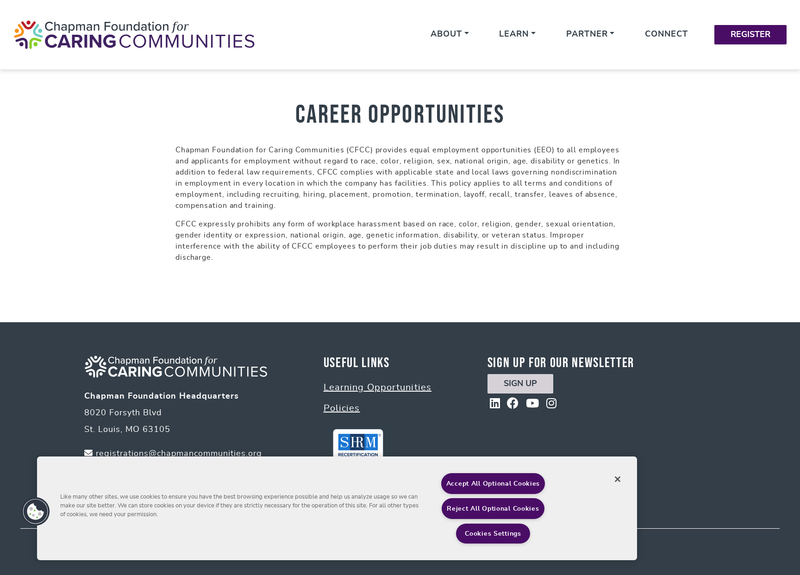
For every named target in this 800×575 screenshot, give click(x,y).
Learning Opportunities (377, 387)
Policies (342, 408)
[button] (35, 511)
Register (750, 35)
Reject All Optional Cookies (493, 508)
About (446, 34)
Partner (587, 34)
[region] (337, 508)
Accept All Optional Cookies (493, 483)
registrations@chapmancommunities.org (177, 454)
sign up (520, 384)
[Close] (617, 479)
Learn (514, 34)
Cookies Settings (493, 533)
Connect (666, 34)
